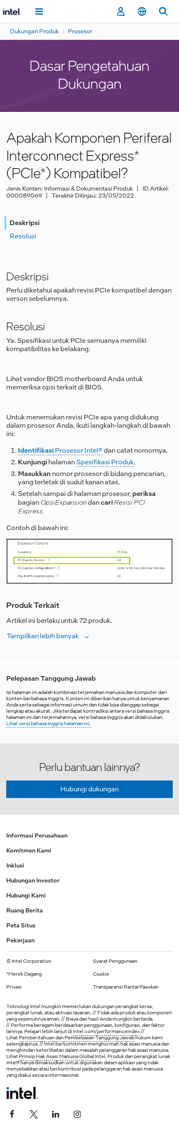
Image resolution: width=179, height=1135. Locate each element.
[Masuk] (120, 11)
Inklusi (15, 865)
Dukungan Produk (34, 31)
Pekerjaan (20, 940)
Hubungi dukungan (89, 789)
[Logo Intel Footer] (22, 1093)
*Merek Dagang (24, 974)
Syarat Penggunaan (115, 961)
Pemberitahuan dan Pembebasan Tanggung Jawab (76, 1037)
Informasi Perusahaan (36, 835)
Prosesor (80, 31)
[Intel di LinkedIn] (55, 1113)
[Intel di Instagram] (77, 1113)
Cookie (101, 974)
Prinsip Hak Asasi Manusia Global (57, 1056)
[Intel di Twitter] (34, 1113)
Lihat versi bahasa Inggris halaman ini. (48, 723)
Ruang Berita (24, 910)
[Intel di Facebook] (12, 1113)
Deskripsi (25, 222)
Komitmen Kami (28, 850)
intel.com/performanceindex (106, 1031)
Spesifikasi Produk (105, 462)
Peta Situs (20, 925)
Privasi (14, 987)
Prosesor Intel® (60, 450)
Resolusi (23, 236)
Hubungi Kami (26, 895)
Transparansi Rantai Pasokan (126, 987)
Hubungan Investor (33, 880)
